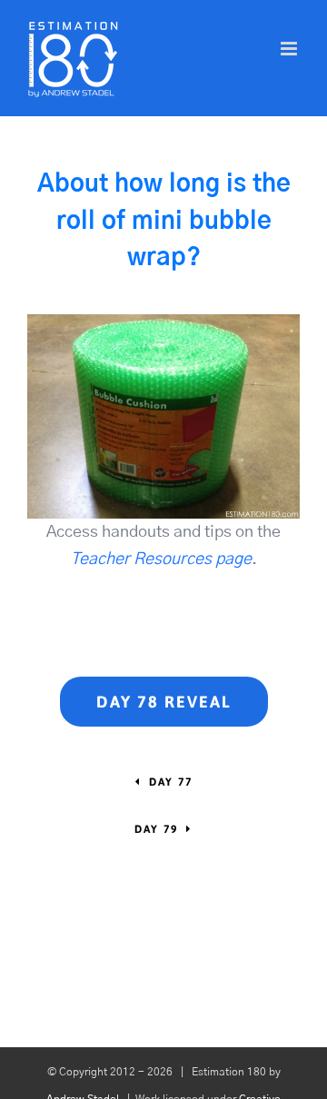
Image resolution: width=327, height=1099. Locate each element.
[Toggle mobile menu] (290, 48)
